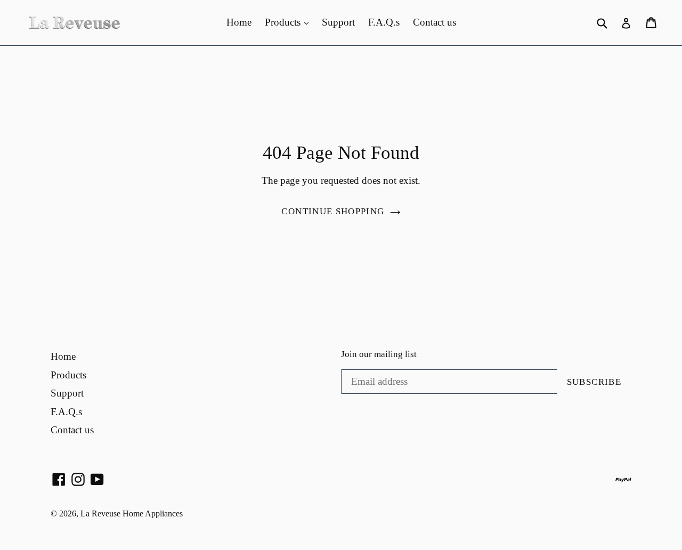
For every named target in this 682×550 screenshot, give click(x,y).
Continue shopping (332, 211)
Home (238, 22)
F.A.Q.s (384, 22)
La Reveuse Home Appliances (131, 513)
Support (338, 22)
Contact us (434, 22)
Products (284, 22)
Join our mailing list (379, 354)
